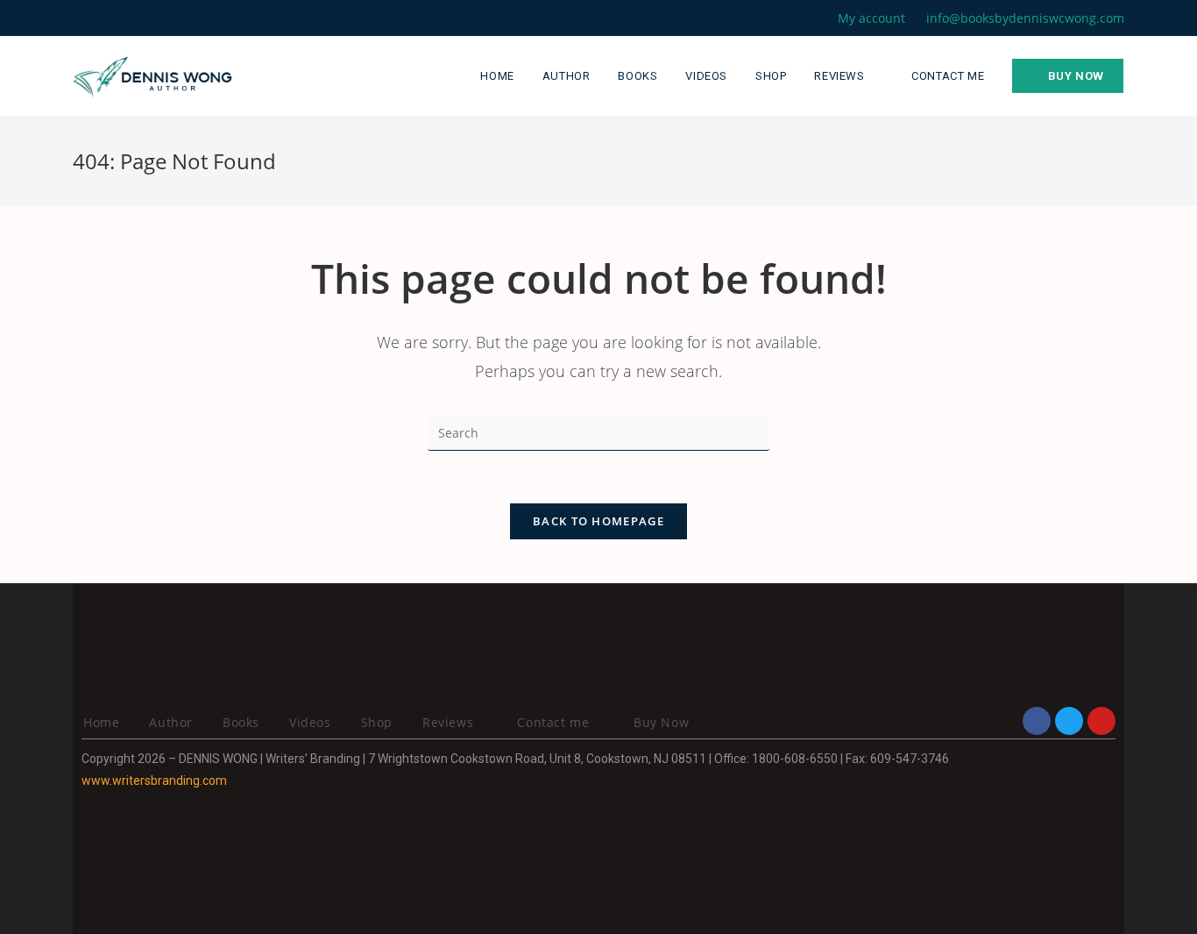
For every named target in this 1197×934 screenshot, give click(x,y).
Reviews (450, 722)
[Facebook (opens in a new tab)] (98, 18)
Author (171, 722)
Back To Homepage (598, 521)
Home (101, 722)
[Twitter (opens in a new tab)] (80, 18)
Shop (377, 722)
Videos (310, 722)
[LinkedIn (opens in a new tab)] (138, 18)
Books (241, 722)
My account (871, 18)
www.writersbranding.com (154, 781)
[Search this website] (598, 432)
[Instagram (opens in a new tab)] (118, 18)
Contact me (553, 722)
